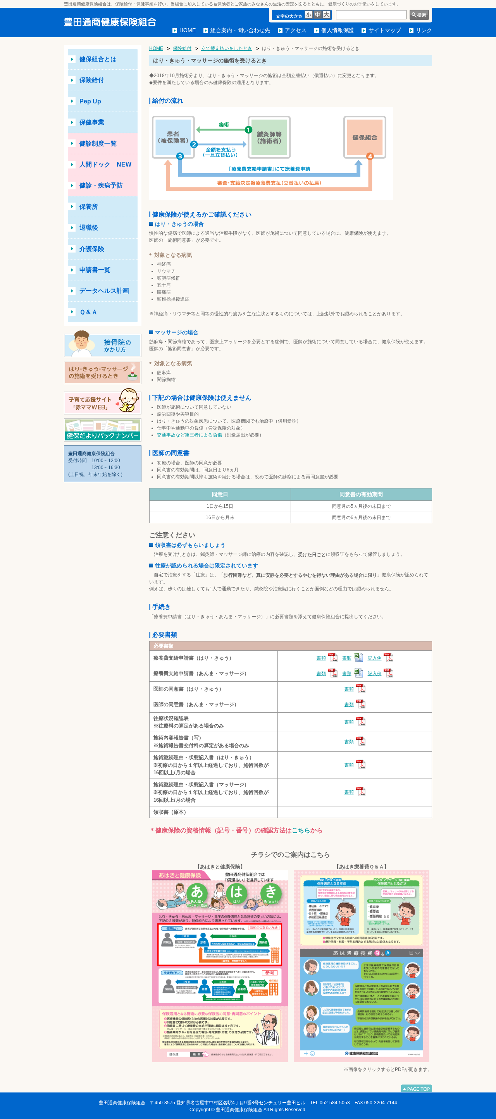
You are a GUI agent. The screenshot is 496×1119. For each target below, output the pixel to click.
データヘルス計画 (104, 290)
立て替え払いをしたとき (226, 48)
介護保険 (91, 249)
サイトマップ (385, 30)
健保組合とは (98, 59)
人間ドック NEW (105, 164)
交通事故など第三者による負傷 (189, 435)
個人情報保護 (337, 30)
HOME (187, 30)
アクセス (296, 30)
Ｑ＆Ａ (88, 312)
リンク (424, 30)
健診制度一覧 (98, 143)
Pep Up (90, 101)
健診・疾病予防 (101, 185)
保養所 (88, 206)
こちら (301, 830)
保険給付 (91, 80)
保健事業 (91, 122)
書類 (321, 658)
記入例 (375, 658)
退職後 (88, 227)
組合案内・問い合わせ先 (240, 30)
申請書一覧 (94, 269)
